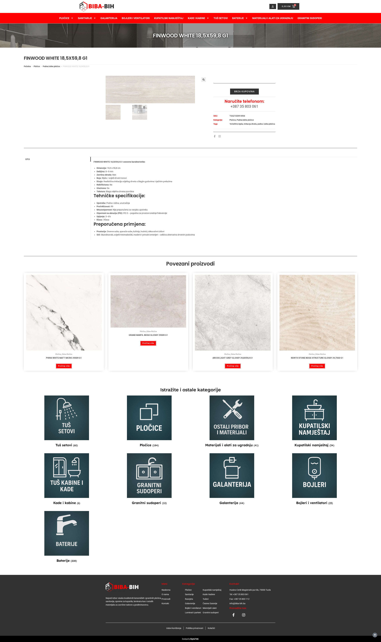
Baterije (238, 18)
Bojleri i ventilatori (136, 18)
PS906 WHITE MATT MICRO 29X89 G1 (64, 358)
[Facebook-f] (214, 136)
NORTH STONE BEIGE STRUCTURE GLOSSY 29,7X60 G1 (317, 358)
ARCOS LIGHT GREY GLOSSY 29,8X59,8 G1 (233, 358)
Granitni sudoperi (310, 18)
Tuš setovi (221, 18)
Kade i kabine (196, 18)
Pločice (64, 18)
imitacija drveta (250, 124)
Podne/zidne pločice (51, 66)
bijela (240, 124)
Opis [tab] (27, 159)
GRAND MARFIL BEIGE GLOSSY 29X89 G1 (148, 335)
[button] (203, 79)
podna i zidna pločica (266, 124)
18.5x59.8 (233, 124)
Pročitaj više (64, 366)
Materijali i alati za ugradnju (272, 18)
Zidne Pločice (67, 354)
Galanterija (108, 18)
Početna (27, 66)
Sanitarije (85, 18)
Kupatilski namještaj (168, 18)
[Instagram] (219, 136)
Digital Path (194, 639)
